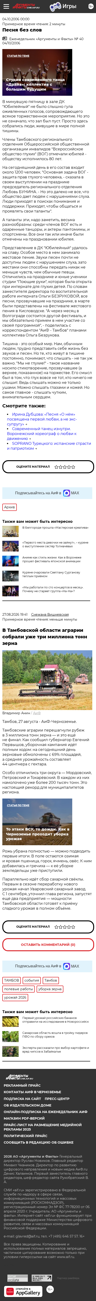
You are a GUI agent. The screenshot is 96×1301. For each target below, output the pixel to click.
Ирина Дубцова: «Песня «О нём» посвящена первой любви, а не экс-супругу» (42, 419)
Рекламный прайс (22, 1085)
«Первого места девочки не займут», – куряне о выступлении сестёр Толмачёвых (55, 544)
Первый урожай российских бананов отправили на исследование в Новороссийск (55, 1019)
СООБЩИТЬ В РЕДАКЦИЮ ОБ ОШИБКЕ (38, 1142)
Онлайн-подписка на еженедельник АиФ (45, 1112)
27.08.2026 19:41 (14, 614)
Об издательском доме (27, 1105)
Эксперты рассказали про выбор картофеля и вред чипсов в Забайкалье (55, 1049)
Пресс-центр (57, 1099)
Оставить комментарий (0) (48, 945)
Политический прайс (25, 1136)
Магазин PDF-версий (24, 1118)
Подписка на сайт (22, 1099)
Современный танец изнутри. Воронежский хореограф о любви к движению (41, 434)
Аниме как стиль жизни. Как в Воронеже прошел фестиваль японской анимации (51, 559)
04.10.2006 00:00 (15, 19)
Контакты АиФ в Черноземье (32, 1092)
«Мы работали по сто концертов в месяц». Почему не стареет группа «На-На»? (53, 589)
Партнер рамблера (68, 1278)
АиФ (37, 713)
